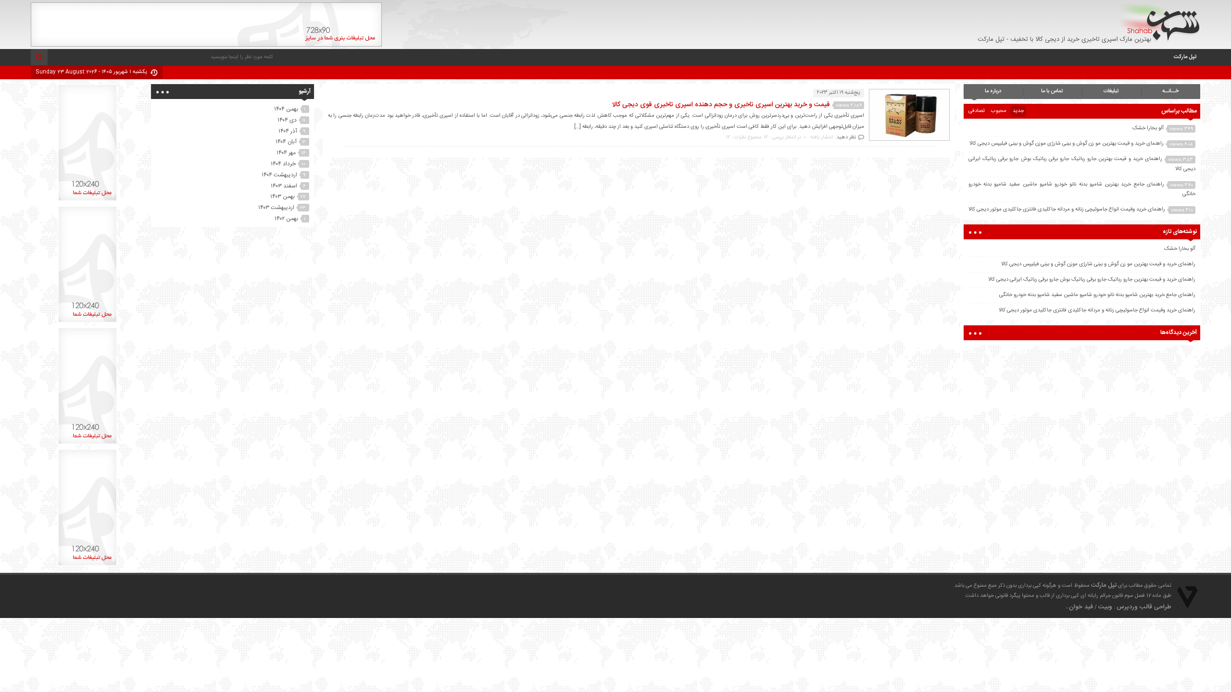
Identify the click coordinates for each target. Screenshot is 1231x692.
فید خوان (1081, 607)
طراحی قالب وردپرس (1144, 607)
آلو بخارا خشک (1148, 128)
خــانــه (1170, 91)
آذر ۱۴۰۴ (287, 131)
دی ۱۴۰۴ (287, 120)
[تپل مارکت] (1159, 22)
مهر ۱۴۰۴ (286, 153)
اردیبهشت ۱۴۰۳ (276, 207)
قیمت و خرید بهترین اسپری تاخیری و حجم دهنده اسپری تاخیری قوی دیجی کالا (721, 105)
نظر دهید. (845, 137)
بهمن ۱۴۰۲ (286, 218)
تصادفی (976, 111)
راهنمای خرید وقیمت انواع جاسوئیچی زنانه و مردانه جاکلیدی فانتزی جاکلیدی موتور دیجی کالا (1066, 209)
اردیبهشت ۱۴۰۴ (279, 175)
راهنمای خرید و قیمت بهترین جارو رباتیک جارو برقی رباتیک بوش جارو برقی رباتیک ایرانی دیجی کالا (1091, 279)
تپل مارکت (1185, 57)
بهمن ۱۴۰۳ (282, 196)
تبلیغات (1111, 91)
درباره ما (993, 91)
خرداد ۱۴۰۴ (283, 164)
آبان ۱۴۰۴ (286, 142)
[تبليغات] (87, 200)
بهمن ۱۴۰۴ (286, 109)
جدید (1018, 111)
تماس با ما (1052, 91)
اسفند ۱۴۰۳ (284, 186)
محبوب (998, 111)
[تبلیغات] (206, 45)
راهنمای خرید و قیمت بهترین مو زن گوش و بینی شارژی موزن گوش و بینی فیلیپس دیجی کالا (1066, 143)
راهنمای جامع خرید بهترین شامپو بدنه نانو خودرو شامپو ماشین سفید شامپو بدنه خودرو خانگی (1097, 295)
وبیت (1105, 607)
